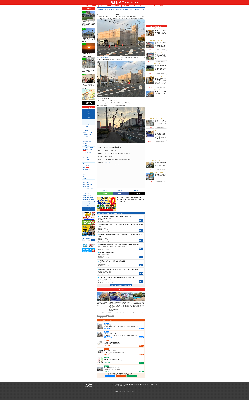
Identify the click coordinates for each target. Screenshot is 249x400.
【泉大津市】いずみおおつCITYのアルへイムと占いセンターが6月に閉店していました (160, 122)
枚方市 (84, 176)
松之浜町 (112, 315)
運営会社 (119, 384)
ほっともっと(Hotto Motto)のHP (104, 57)
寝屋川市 (84, 174)
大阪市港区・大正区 (86, 145)
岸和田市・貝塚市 (86, 193)
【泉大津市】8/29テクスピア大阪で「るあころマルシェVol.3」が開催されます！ (88, 40)
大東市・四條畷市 (86, 157)
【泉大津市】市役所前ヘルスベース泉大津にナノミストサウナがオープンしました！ (160, 164)
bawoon (104, 317)
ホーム (114, 384)
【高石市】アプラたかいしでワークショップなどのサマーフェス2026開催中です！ (160, 175)
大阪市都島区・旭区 (86, 136)
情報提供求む (125, 384)
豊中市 (85, 167)
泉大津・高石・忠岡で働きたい (105, 213)
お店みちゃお (126, 5)
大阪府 (117, 14)
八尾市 (84, 180)
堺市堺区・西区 (86, 182)
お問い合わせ (143, 384)
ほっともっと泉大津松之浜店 (102, 315)
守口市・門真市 (86, 159)
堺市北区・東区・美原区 (87, 184)
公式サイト (107, 162)
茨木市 (84, 163)
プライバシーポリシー (152, 384)
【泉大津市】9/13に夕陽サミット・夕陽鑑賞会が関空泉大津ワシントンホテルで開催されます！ (88, 55)
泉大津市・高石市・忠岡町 (88, 188)
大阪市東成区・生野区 (87, 141)
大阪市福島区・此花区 (87, 134)
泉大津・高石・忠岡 (131, 2)
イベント (147, 5)
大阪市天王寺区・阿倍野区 (88, 147)
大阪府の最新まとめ (86, 126)
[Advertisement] (156, 16)
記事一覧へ (120, 190)
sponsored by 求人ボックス (118, 213)
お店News (117, 5)
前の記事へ (105, 190)
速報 (155, 5)
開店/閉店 (109, 5)
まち (134, 5)
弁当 (109, 315)
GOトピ (86, 5)
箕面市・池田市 (86, 165)
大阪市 (84, 128)
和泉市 (84, 191)
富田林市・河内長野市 (87, 195)
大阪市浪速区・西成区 (87, 152)
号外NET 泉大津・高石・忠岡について (120, 385)
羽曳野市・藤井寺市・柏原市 (88, 199)
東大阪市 (84, 178)
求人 (102, 5)
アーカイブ (162, 5)
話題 (140, 5)
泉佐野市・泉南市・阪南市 (88, 197)
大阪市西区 (85, 143)
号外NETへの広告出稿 (134, 384)
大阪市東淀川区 (86, 130)
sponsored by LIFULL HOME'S (137, 320)
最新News (94, 5)
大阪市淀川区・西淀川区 (87, 132)
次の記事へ (136, 190)
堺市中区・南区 (86, 186)
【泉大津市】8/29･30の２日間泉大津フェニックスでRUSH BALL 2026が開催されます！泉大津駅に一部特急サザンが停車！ (160, 68)
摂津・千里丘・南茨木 (87, 169)
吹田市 (84, 161)
